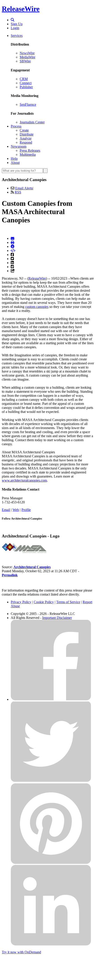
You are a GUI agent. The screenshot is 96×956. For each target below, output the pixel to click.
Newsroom (18, 146)
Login (15, 28)
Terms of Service (68, 602)
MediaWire (27, 57)
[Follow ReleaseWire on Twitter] (51, 781)
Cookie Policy (44, 602)
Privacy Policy (21, 602)
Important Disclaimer (57, 618)
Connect (25, 83)
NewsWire (27, 53)
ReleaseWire (21, 9)
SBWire (25, 61)
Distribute (26, 134)
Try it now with (21, 952)
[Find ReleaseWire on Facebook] (51, 699)
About (15, 162)
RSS (18, 192)
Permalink (10, 575)
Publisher (26, 87)
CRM (24, 79)
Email (6, 510)
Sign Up (17, 24)
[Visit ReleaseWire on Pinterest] (51, 863)
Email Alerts (24, 188)
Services (17, 35)
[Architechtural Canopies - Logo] (24, 552)
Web (16, 510)
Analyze (25, 138)
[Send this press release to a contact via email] (12, 238)
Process (16, 126)
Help (14, 158)
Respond (26, 142)
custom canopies (36, 307)
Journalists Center (32, 122)
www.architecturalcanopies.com (24, 480)
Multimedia (28, 154)
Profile (26, 510)
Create (24, 130)
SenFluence (28, 104)
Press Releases (30, 150)
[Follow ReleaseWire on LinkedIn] (51, 944)
